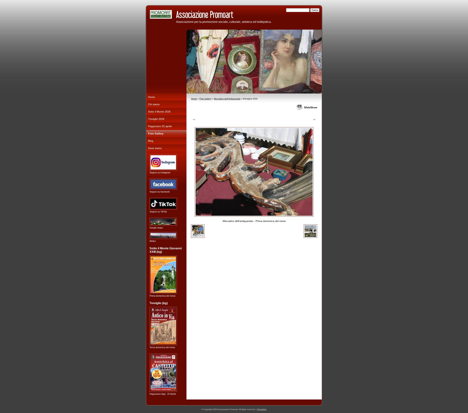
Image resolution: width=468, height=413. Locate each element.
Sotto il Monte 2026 (159, 111)
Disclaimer (262, 409)
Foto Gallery (205, 99)
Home (194, 99)
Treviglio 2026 (156, 118)
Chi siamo (154, 104)
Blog (150, 140)
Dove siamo (155, 148)
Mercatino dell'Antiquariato (227, 99)
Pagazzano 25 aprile (160, 126)
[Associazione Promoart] (161, 14)
